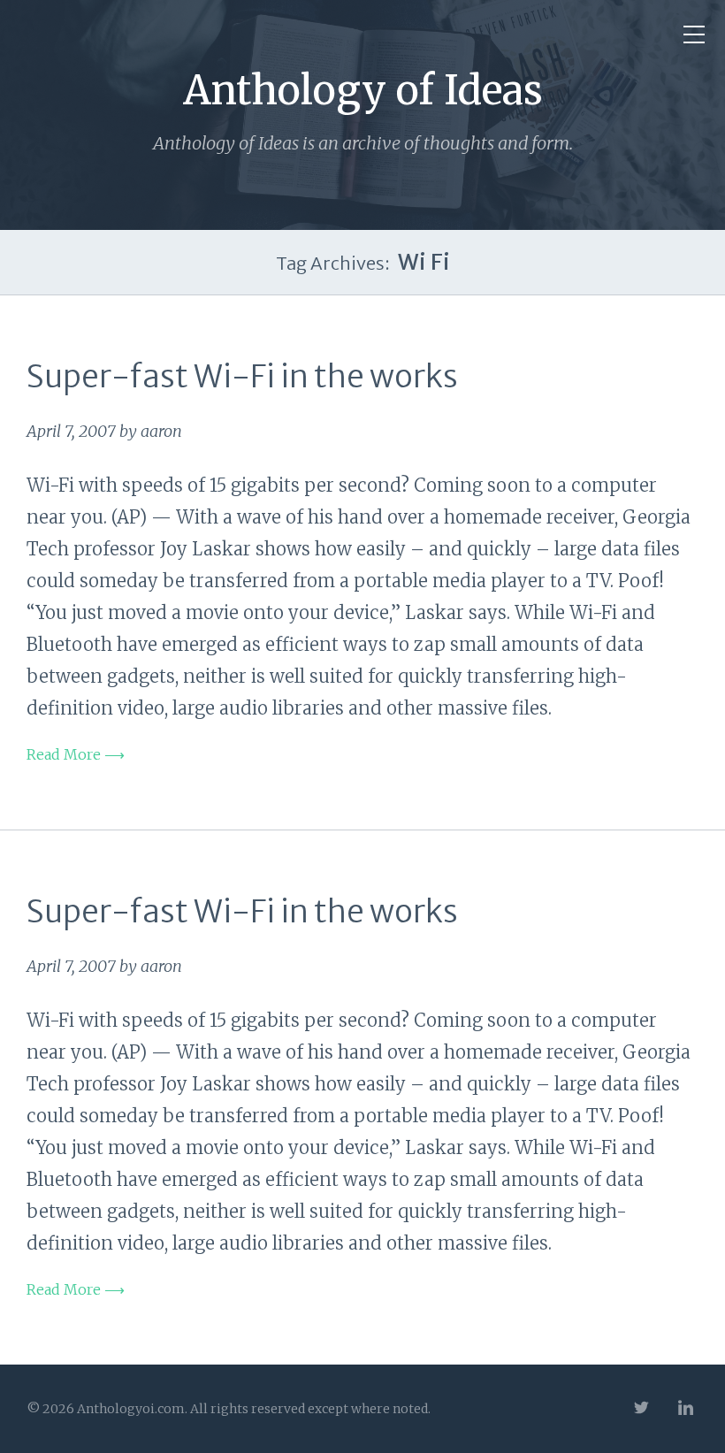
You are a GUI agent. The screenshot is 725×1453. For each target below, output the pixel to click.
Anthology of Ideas (363, 90)
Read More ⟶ (76, 754)
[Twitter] (641, 1409)
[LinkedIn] (685, 1409)
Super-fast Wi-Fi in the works (242, 376)
